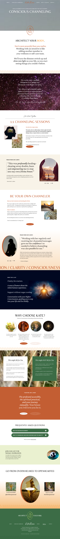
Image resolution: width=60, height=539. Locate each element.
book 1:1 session (23, 343)
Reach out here (33, 439)
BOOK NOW (29, 146)
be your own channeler (35, 343)
